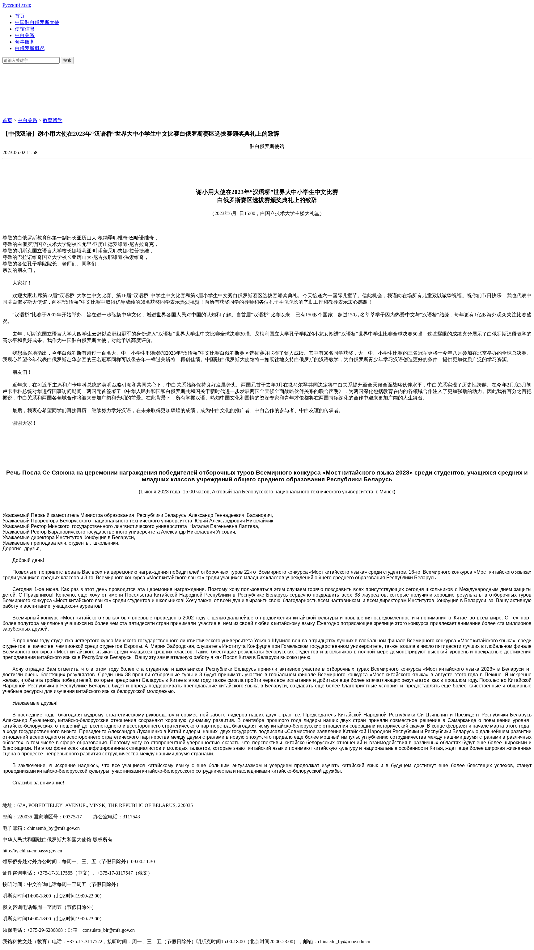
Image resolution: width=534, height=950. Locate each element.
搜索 (67, 60)
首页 (20, 16)
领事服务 (25, 41)
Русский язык (16, 5)
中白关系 (25, 35)
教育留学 (52, 120)
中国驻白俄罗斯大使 (37, 22)
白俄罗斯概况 (29, 48)
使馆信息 (25, 29)
